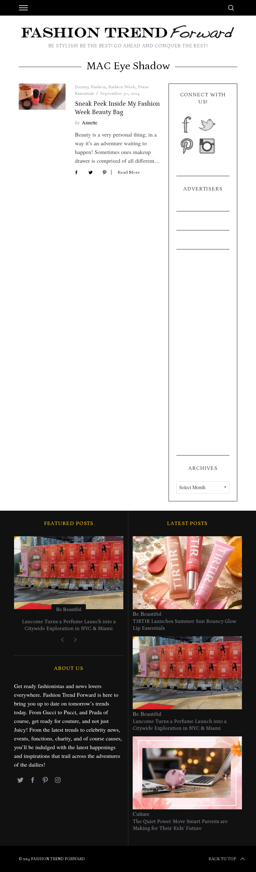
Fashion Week (121, 86)
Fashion (98, 86)
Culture (141, 813)
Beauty (81, 86)
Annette (89, 122)
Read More (129, 172)
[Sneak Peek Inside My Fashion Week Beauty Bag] (42, 97)
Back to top (222, 858)
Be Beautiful (68, 609)
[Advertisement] (202, 352)
